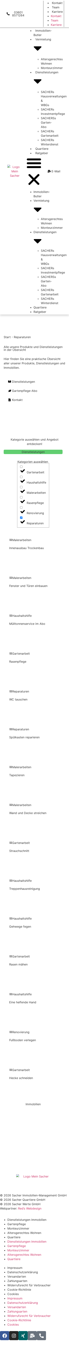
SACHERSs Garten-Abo (48, 122)
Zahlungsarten (17, 1281)
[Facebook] (4, 1335)
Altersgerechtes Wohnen (24, 1233)
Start (7, 337)
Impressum (14, 1268)
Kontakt (57, 3)
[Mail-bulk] (32, 1335)
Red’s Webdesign (29, 1208)
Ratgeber (41, 153)
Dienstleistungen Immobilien (26, 1220)
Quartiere (41, 149)
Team (55, 7)
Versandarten (16, 1276)
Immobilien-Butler (42, 33)
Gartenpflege (16, 1224)
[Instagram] (13, 1335)
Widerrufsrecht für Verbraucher (29, 1285)
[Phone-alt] (41, 1335)
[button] (34, 171)
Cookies (13, 1294)
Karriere (57, 11)
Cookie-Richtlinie (19, 1289)
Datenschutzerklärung (22, 1272)
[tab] (33, 452)
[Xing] (23, 1335)
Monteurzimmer (52, 68)
